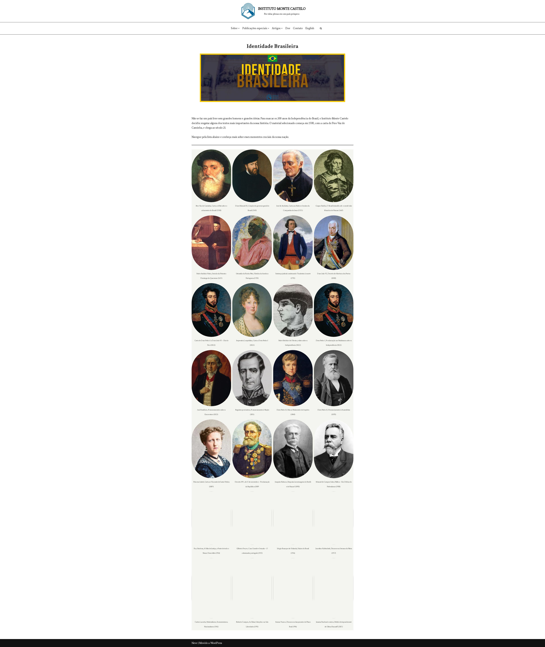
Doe (287, 28)
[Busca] (321, 28)
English (309, 28)
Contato (298, 28)
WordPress (216, 643)
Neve (194, 643)
